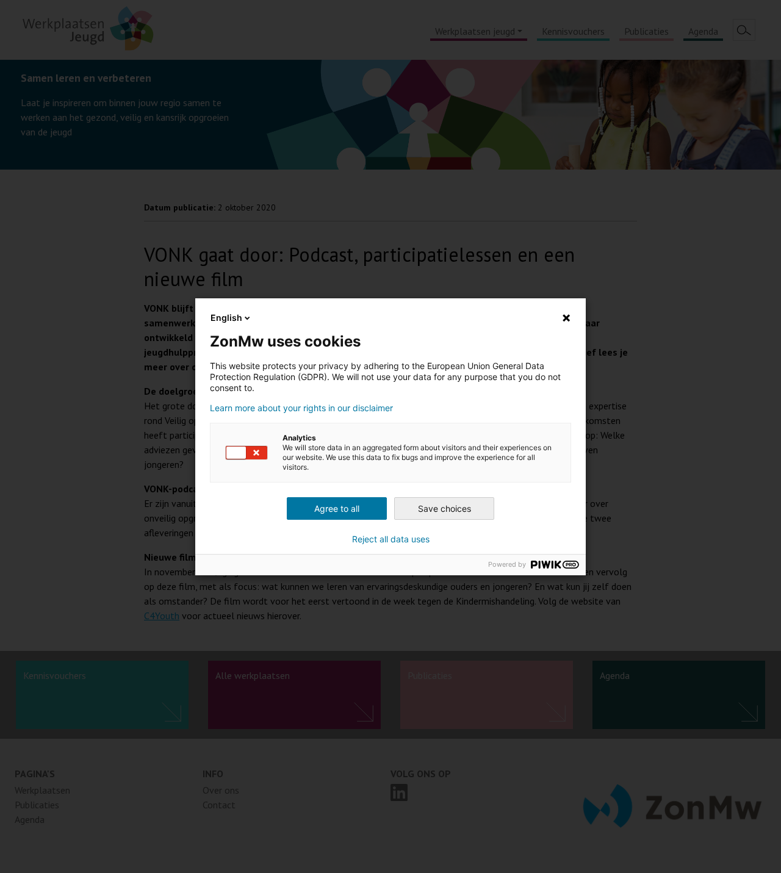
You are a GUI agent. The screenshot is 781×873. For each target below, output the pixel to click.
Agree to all (336, 508)
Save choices (444, 508)
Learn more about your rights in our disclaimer (301, 408)
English (226, 317)
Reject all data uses (391, 539)
